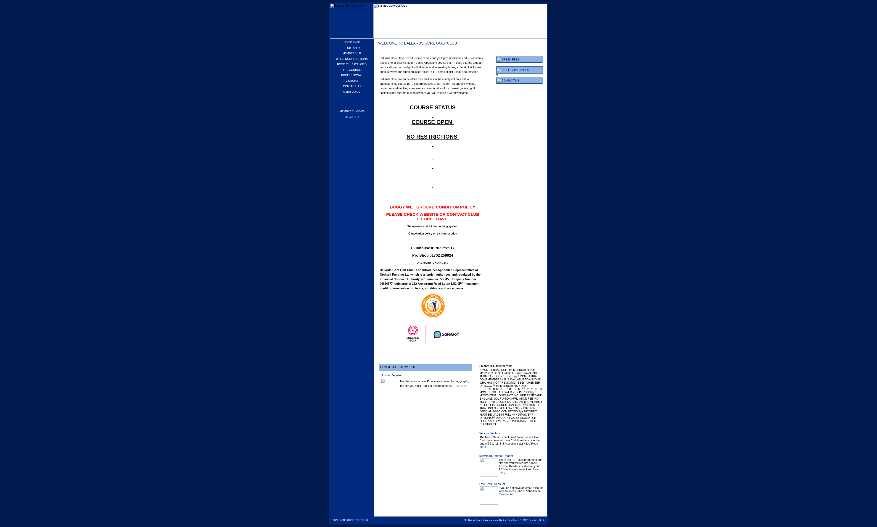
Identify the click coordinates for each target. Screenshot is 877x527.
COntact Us (510, 80)
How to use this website (398, 367)
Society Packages (515, 70)
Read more (461, 385)
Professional (351, 75)
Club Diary (351, 48)
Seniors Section (489, 433)
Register (352, 117)
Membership (352, 53)
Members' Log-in (352, 111)
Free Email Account (492, 484)
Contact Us (352, 86)
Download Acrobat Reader (496, 456)
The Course (352, 69)
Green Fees (510, 59)
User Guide (351, 91)
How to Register (391, 375)
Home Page (352, 42)
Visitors (352, 80)
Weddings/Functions (352, 59)
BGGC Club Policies (352, 64)
